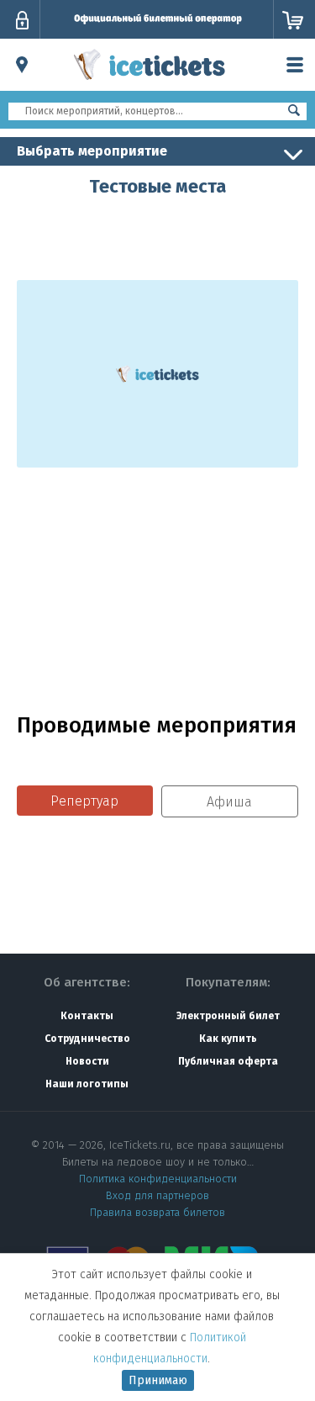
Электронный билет (228, 1016)
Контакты (86, 1016)
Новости (87, 1061)
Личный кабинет (22, 20)
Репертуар (84, 801)
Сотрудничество (87, 1038)
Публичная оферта (228, 1061)
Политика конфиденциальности (158, 1178)
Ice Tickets (149, 82)
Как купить (228, 1038)
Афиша (229, 802)
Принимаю (158, 1380)
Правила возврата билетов (157, 1212)
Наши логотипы (87, 1084)
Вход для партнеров (157, 1195)
